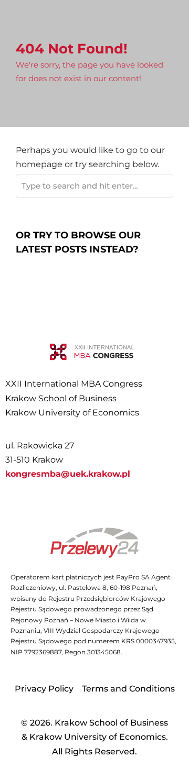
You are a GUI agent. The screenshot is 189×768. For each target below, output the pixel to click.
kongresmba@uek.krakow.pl (67, 474)
